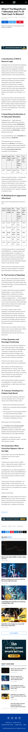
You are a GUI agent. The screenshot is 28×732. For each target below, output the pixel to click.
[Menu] (2, 2)
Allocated (4, 526)
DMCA (24, 724)
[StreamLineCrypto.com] (14, 2)
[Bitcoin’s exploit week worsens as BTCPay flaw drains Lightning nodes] (14, 570)
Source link (4, 512)
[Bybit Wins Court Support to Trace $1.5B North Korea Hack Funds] (14, 615)
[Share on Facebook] (5, 22)
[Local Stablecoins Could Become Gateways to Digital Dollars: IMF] (14, 593)
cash (14, 526)
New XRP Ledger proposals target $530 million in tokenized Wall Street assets (18, 705)
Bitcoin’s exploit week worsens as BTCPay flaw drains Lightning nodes (13, 580)
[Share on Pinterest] (19, 22)
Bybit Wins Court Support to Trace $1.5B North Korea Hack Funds (12, 624)
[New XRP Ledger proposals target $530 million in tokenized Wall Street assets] (5, 705)
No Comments (23, 17)
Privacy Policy (17, 722)
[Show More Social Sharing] (25, 22)
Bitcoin (10, 526)
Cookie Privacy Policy (7, 724)
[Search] (26, 2)
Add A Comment (14, 633)
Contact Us (9, 722)
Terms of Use (18, 724)
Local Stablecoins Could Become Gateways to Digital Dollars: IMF (18, 687)
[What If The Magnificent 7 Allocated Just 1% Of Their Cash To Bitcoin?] (14, 33)
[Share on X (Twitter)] (12, 22)
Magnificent (20, 526)
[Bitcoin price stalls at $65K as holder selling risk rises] (14, 548)
